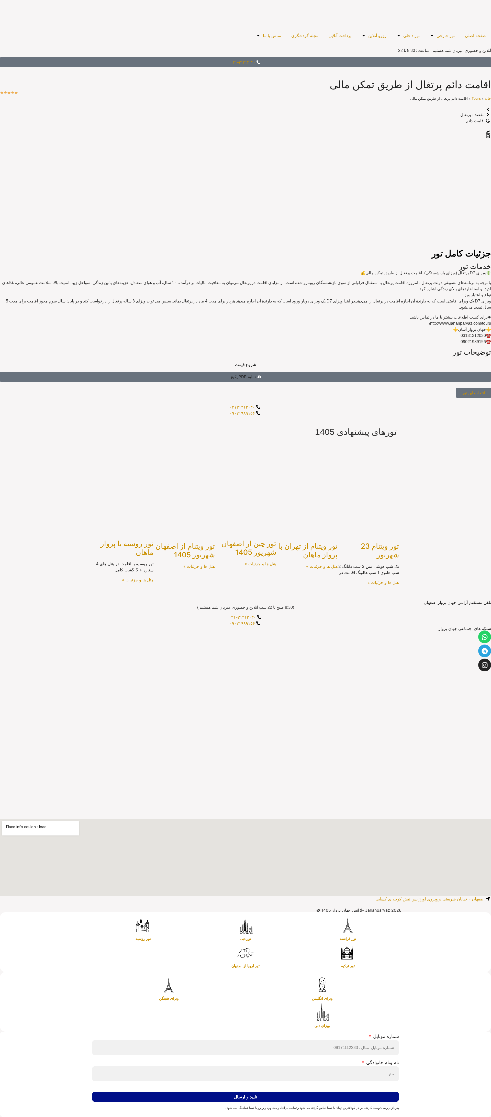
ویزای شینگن (169, 998)
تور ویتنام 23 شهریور (380, 550)
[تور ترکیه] (348, 952)
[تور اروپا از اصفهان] (245, 952)
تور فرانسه (348, 939)
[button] (245, 377)
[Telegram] (484, 651)
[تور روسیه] (143, 925)
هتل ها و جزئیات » (383, 582)
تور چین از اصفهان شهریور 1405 (248, 548)
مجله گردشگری (304, 35)
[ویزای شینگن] (169, 985)
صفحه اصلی (475, 35)
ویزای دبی (322, 1026)
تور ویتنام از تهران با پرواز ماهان (308, 550)
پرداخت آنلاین (340, 35)
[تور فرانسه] (348, 925)
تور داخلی (411, 35)
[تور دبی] (245, 925)
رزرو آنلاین (377, 35)
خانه (488, 98)
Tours (476, 98)
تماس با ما (272, 35)
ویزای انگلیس (322, 998)
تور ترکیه (348, 966)
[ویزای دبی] (322, 1012)
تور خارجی (446, 35)
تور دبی (245, 939)
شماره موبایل (385, 1036)
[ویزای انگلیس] (322, 985)
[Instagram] (484, 665)
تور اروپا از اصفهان (245, 966)
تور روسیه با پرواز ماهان (127, 548)
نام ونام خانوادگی (382, 1062)
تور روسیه (143, 939)
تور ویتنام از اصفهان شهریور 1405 (185, 550)
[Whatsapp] (484, 636)
